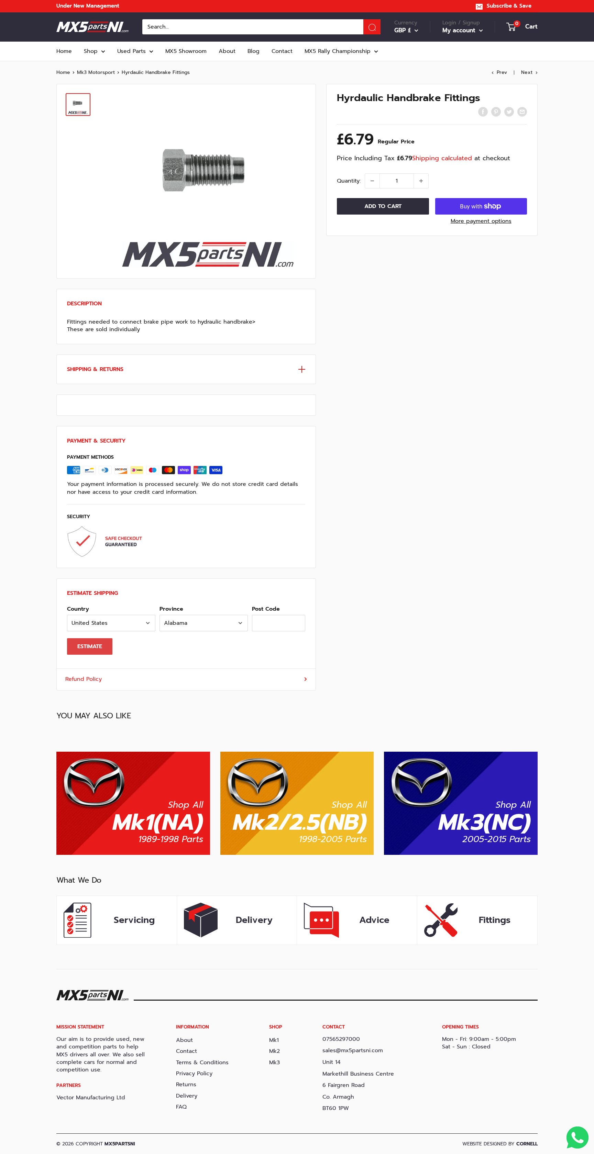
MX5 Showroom (186, 51)
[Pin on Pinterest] (496, 112)
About (227, 51)
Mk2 (274, 1051)
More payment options (481, 221)
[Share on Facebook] (483, 112)
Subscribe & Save (509, 6)
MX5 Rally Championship (338, 51)
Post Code (266, 609)
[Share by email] (522, 112)
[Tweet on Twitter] (509, 112)
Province (171, 609)
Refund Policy (83, 679)
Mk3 (274, 1062)
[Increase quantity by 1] (421, 181)
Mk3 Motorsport (96, 72)
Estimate (89, 646)
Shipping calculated (442, 158)
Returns (186, 1084)
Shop (91, 51)
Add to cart (383, 206)
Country (78, 609)
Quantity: (349, 181)
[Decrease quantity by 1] (372, 181)
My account (459, 30)
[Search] (372, 26)
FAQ (181, 1107)
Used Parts (131, 51)
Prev (502, 72)
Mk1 (274, 1040)
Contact (282, 51)
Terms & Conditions (202, 1062)
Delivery (186, 1096)
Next (526, 72)
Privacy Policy (194, 1073)
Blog (254, 51)
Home (64, 51)
